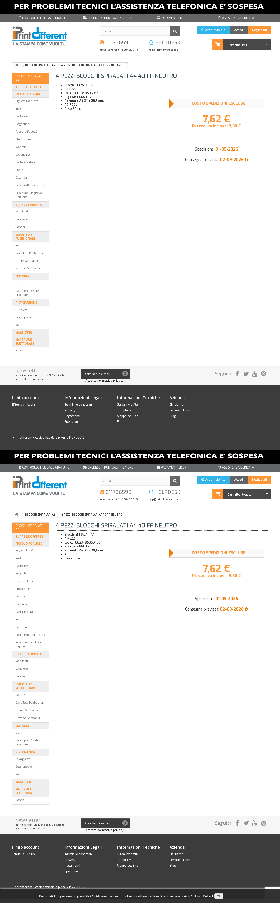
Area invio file (214, 30)
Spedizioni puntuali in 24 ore (110, 18)
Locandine (23, 154)
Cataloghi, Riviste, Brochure (27, 293)
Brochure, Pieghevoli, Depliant (30, 195)
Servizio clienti (180, 410)
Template (124, 410)
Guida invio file (127, 405)
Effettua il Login (23, 405)
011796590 (118, 42)
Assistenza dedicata (237, 18)
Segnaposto (24, 317)
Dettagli (208, 896)
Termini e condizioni (79, 405)
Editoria (22, 276)
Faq (119, 422)
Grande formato (29, 205)
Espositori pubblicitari (25, 237)
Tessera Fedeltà (26, 131)
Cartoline (22, 116)
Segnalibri (22, 124)
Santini (20, 350)
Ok (219, 896)
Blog (173, 416)
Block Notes (24, 139)
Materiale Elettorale (25, 341)
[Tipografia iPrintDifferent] (52, 36)
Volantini (21, 147)
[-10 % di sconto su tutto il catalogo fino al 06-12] (140, 7)
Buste (19, 170)
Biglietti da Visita (27, 101)
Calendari (22, 177)
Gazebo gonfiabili (28, 268)
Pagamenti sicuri (173, 18)
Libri (18, 283)
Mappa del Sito (127, 416)
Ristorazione (26, 303)
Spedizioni (72, 422)
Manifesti (22, 211)
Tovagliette (23, 309)
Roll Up (20, 245)
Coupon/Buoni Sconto (30, 185)
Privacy (70, 410)
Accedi (238, 30)
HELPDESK (167, 42)
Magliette (24, 333)
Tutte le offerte (29, 87)
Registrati (259, 30)
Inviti (19, 108)
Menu (19, 325)
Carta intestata (25, 162)
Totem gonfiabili (27, 261)
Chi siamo (176, 405)
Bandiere (22, 219)
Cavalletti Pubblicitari (30, 253)
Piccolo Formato (29, 94)
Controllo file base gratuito (45, 18)
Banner (20, 227)
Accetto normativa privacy (104, 381)
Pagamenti (72, 416)
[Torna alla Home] (16, 65)
